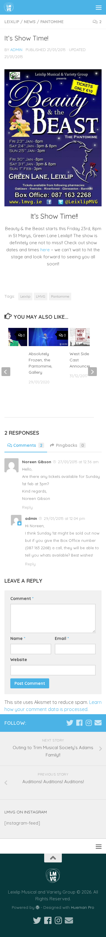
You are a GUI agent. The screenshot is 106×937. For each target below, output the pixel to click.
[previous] (5, 371)
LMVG (40, 296)
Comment (22, 598)
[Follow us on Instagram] (88, 722)
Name (17, 638)
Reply (27, 507)
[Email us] (98, 722)
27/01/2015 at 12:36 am (78, 461)
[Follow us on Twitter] (69, 722)
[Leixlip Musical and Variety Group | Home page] (10, 7)
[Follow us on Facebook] (79, 722)
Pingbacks (70, 445)
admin (16, 49)
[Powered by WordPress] (37, 907)
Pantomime (52, 21)
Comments (27, 445)
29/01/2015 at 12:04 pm (64, 518)
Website (18, 659)
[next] (92, 371)
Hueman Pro (82, 907)
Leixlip (11, 21)
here (45, 249)
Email (62, 638)
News (30, 21)
